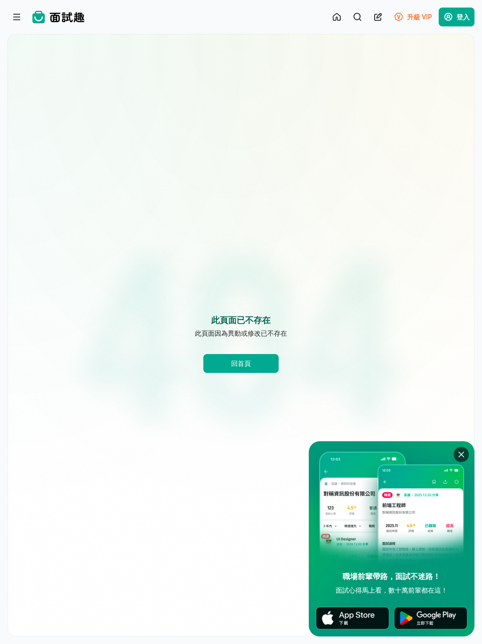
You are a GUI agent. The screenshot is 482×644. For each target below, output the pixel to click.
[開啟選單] (17, 17)
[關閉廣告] (461, 454)
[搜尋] (357, 17)
